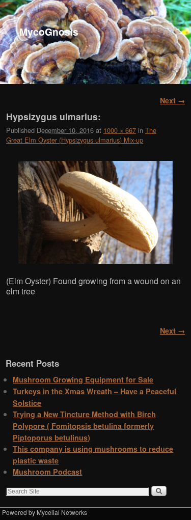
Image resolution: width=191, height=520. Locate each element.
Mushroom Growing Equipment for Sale (83, 379)
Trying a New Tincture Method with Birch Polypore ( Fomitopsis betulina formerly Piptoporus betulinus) (84, 425)
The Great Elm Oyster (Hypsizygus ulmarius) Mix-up (81, 135)
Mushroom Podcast (47, 472)
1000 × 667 (119, 130)
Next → (172, 100)
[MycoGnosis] (95, 42)
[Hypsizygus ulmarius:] (95, 212)
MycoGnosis (48, 31)
